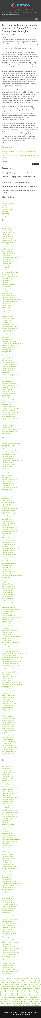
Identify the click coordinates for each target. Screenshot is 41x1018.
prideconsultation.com (9, 487)
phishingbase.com (8, 737)
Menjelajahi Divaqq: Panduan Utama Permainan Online (20, 173)
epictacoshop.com (8, 362)
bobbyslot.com (7, 500)
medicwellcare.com (8, 638)
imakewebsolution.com (9, 479)
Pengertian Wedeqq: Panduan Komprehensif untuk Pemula (19, 191)
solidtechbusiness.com (9, 649)
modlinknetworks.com (9, 722)
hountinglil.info (7, 490)
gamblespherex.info (8, 615)
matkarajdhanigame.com (10, 473)
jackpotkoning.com (8, 720)
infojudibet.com (7, 466)
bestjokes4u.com (7, 494)
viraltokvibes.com (8, 274)
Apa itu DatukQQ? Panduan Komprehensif (16, 182)
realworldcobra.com (8, 601)
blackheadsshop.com (9, 655)
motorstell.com (7, 266)
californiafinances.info (9, 366)
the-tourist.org (6, 287)
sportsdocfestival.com (9, 751)
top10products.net (8, 456)
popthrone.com (7, 475)
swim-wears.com (7, 251)
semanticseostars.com (9, 540)
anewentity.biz (6, 335)
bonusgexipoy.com (8, 701)
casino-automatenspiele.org (11, 299)
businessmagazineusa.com (11, 636)
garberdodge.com (8, 249)
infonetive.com (7, 360)
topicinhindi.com (7, 448)
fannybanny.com (7, 716)
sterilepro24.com (7, 647)
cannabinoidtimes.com (9, 527)
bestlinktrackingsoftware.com (11, 691)
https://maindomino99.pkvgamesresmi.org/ (27, 1005)
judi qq (4, 205)
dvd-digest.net (7, 377)
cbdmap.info (6, 469)
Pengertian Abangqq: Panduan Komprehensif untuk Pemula (19, 178)
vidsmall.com (6, 640)
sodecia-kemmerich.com (10, 672)
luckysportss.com (8, 726)
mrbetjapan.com (7, 333)
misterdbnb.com (7, 678)
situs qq (4, 207)
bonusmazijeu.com (8, 695)
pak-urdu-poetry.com (9, 571)
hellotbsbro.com (7, 559)
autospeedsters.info (8, 605)
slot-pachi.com (7, 519)
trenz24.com (6, 307)
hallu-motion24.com (8, 391)
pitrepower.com (7, 404)
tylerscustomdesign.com (10, 257)
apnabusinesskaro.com (10, 431)
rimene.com (6, 372)
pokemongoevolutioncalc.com (12, 735)
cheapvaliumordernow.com (11, 668)
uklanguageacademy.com (10, 450)
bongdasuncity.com (8, 517)
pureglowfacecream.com (10, 328)
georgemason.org (8, 445)
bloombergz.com (7, 293)
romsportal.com (7, 749)
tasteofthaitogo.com (8, 347)
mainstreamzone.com (9, 542)
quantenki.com (7, 634)
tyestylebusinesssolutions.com (12, 684)
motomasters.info (8, 626)
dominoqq (5, 213)
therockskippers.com (9, 393)
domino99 (9, 978)
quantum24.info (7, 632)
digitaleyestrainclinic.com (10, 408)
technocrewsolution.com (10, 272)
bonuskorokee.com (8, 699)
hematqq (29, 999)
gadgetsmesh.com (8, 552)
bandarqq (5, 211)
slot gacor (23, 982)
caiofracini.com (7, 565)
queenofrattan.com (8, 586)
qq (23, 1001)
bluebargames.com (8, 243)
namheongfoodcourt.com (10, 385)
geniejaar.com (6, 498)
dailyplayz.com (7, 710)
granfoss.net (6, 396)
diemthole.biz (6, 320)
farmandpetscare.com (9, 561)
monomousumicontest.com (11, 609)
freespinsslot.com (8, 521)
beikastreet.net (7, 228)
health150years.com (9, 268)
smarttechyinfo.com (8, 510)
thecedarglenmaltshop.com (11, 443)
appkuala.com (6, 337)
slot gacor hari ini (5, 1005)
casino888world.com (9, 676)
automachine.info (8, 603)
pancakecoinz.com (8, 483)
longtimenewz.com (8, 724)
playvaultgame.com (8, 745)
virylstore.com (6, 263)
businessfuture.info (8, 464)
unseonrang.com (7, 569)
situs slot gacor (29, 984)
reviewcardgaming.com (10, 651)
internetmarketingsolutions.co (12, 575)
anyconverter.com (8, 314)
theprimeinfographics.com (10, 666)
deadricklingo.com (8, 611)
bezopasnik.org (7, 352)
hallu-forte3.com (7, 389)
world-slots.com (7, 477)
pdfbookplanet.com (8, 584)
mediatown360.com (8, 406)
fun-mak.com (6, 674)
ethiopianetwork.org (8, 550)
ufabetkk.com (6, 322)
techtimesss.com (7, 261)
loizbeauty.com (7, 312)
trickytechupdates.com (9, 421)
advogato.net (6, 289)
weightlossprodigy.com (9, 508)
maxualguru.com (7, 515)
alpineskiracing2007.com (10, 400)
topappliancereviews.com (10, 419)
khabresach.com (7, 425)
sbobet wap (8, 997)
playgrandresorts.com (9, 747)
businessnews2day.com (10, 642)
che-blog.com (6, 481)
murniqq (22, 999)
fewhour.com (6, 536)
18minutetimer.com (8, 538)
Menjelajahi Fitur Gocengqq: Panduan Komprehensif (19, 186)
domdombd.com (7, 707)
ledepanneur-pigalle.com (10, 375)
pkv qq (4, 216)
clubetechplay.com (8, 705)
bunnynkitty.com (7, 349)
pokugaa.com (6, 743)
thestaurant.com (7, 689)
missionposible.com (8, 410)
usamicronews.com (8, 731)
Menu (5, 19)
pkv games (9, 147)
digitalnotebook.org (8, 513)
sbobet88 (25, 997)
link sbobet (9, 982)
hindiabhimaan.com (8, 423)
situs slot (20, 984)
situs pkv (37, 978)
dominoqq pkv (16, 1001)
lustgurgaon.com (7, 496)
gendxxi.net (6, 624)
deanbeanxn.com (8, 471)
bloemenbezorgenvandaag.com (12, 343)
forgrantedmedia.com (9, 253)
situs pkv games (20, 980)
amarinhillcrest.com (8, 284)
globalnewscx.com (8, 580)
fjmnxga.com (6, 354)
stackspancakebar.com (9, 383)
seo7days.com (7, 339)
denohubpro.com (7, 590)
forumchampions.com (9, 240)
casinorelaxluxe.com (9, 703)
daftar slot (3, 1003)
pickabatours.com (8, 458)
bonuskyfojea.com (8, 697)
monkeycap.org (7, 280)
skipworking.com (7, 310)
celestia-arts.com (7, 238)
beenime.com (6, 670)
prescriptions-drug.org (9, 270)
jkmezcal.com (6, 680)
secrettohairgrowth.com (10, 345)
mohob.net (5, 506)
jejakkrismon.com (8, 318)
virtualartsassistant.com (10, 663)
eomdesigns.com (7, 619)
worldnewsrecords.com (9, 645)
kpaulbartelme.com (8, 659)
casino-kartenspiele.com (10, 297)
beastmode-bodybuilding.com (12, 460)
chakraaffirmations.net (9, 492)
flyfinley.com (6, 485)
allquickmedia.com (8, 324)
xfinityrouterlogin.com (9, 414)
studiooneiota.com (8, 596)
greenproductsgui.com (9, 529)
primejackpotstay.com (9, 741)
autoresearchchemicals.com (11, 429)
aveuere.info (6, 525)
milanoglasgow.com (8, 387)
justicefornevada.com (9, 554)
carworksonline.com (8, 259)
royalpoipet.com (7, 687)
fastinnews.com (7, 714)
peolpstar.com (6, 255)
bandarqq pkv (18, 978)
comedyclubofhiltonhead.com (12, 661)
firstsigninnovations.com (10, 247)
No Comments (22, 35)
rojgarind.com (6, 534)
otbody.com (6, 303)
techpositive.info (7, 567)
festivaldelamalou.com (9, 245)
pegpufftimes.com (8, 236)
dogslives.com (7, 582)
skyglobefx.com (7, 613)
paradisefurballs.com (9, 523)
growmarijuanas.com (9, 544)
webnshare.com (7, 546)
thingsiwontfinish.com (9, 756)
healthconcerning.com (9, 531)
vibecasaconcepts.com (9, 630)
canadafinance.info (8, 368)
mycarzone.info (7, 628)
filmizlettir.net (6, 230)
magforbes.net (7, 278)
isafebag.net (6, 291)
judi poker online (7, 209)
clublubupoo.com (7, 693)
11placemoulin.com (8, 502)
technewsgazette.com (9, 326)
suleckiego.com (7, 433)
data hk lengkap (7, 203)
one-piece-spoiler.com (9, 594)
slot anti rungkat (10, 984)
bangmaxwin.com (8, 358)
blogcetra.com (7, 573)
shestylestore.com (8, 754)
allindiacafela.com (8, 398)
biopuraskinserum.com (9, 364)
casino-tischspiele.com (9, 301)
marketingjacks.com (8, 416)
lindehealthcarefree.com (10, 452)
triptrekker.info (7, 622)
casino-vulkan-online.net (10, 402)
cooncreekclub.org (8, 234)
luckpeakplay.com (8, 728)
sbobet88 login (34, 997)
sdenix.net (5, 282)
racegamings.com (8, 739)
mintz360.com (6, 504)
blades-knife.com (7, 592)
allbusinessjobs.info (8, 454)
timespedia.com (7, 316)
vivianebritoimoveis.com (10, 276)
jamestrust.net (7, 305)
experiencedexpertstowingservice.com (15, 653)
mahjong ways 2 (12, 986)
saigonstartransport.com (10, 356)
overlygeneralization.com (10, 548)
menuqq (15, 999)
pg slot (30, 982)
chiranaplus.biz (7, 381)
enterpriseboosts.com (9, 295)
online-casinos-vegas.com (10, 412)
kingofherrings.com (8, 331)
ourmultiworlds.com (8, 232)
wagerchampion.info (9, 607)
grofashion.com (7, 733)
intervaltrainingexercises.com (11, 682)
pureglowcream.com (9, 341)
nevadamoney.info (8, 370)
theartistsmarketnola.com (10, 379)
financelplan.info (7, 462)
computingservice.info (9, 563)
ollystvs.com (6, 578)
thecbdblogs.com (7, 427)
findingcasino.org (7, 598)
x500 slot (29, 980)
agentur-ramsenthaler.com (11, 617)
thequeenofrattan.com (9, 588)
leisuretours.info (7, 557)
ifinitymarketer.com (8, 718)
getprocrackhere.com (9, 712)
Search (4, 162)
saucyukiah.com (7, 226)
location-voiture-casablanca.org (12, 657)
